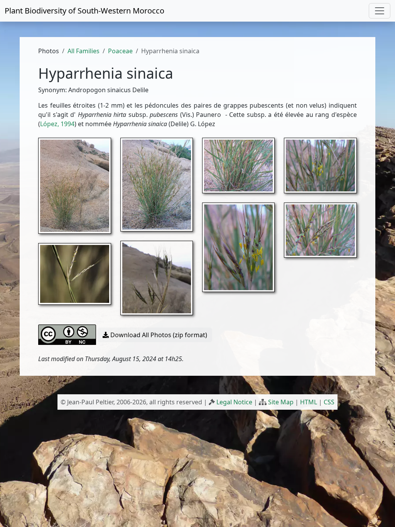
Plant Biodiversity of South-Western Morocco (84, 10)
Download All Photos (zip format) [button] (158, 335)
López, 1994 (57, 124)
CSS (329, 402)
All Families (84, 51)
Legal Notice (234, 402)
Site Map (281, 402)
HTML (308, 402)
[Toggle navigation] (379, 11)
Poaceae (120, 51)
